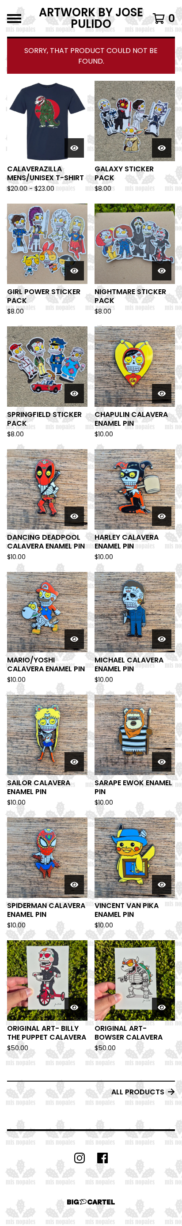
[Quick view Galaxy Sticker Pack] (161, 148)
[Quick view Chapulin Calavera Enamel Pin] (161, 393)
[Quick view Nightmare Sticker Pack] (161, 270)
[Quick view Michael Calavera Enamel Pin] (161, 639)
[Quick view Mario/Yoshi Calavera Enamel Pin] (74, 639)
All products (137, 1092)
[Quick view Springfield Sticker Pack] (74, 393)
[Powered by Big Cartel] (91, 1202)
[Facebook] (102, 1158)
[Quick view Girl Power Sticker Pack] (74, 270)
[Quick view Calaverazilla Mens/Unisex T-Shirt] (74, 148)
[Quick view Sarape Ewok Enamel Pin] (161, 762)
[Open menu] (14, 18)
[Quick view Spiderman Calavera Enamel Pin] (74, 884)
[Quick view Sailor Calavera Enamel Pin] (74, 762)
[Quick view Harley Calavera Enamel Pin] (161, 516)
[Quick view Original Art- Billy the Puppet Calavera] (74, 1007)
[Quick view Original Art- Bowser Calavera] (161, 1007)
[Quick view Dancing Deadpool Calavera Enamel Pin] (74, 516)
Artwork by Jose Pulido (91, 18)
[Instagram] (79, 1158)
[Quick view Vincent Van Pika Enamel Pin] (161, 884)
